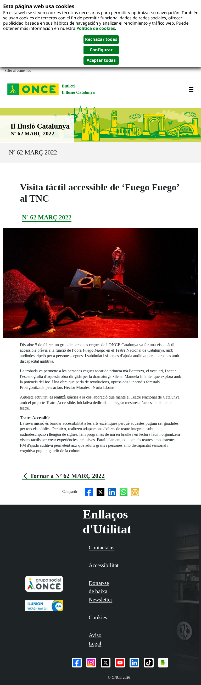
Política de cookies (95, 28)
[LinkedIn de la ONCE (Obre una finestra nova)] (134, 662)
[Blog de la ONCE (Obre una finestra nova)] (163, 662)
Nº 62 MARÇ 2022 (33, 152)
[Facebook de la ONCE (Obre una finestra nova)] (76, 662)
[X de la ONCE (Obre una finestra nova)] (105, 662)
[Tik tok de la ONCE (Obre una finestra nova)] (148, 662)
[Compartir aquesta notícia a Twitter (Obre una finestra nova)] (100, 491)
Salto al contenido (17, 71)
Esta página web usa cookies (38, 6)
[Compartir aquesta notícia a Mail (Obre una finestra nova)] (135, 491)
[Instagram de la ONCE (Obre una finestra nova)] (91, 662)
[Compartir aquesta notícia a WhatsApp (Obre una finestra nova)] (123, 491)
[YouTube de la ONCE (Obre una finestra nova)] (120, 662)
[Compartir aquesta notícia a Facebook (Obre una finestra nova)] (89, 491)
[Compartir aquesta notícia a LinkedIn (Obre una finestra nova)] (112, 491)
